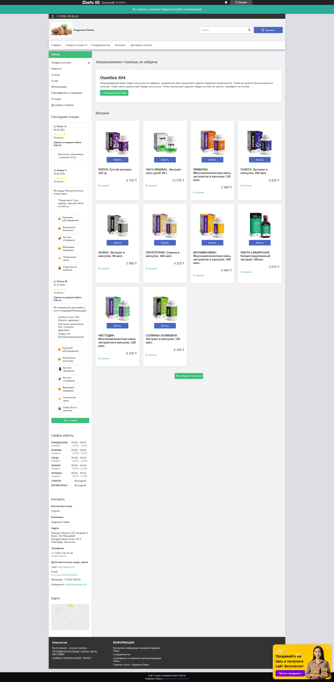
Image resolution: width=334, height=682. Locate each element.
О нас (54, 80)
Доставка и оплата (141, 45)
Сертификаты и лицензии (66, 92)
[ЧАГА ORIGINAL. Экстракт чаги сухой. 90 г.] (165, 142)
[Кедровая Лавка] (61, 29)
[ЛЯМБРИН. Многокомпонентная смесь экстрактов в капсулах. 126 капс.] (212, 142)
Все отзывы (70, 420)
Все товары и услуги (187, 375)
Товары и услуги (75, 45)
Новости (56, 68)
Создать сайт (108, 2)
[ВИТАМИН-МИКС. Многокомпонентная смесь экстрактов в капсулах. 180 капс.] (212, 225)
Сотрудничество (101, 45)
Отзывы (56, 98)
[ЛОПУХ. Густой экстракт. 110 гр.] (117, 142)
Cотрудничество (121, 654)
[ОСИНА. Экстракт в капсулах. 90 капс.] (117, 225)
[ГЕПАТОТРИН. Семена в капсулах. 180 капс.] (165, 225)
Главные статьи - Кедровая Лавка (131, 664)
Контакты (120, 45)
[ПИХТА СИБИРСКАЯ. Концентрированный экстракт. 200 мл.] (260, 225)
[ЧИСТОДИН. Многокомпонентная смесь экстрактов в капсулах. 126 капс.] (117, 308)
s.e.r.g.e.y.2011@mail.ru (64, 574)
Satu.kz (182, 675)
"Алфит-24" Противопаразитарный (71, 335)
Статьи (55, 74)
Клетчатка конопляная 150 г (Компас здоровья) (71, 327)
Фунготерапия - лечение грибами (69, 648)
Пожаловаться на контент (176, 678)
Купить (117, 159)
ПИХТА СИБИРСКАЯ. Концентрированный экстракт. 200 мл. (255, 256)
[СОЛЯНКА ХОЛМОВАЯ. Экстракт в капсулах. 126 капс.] (165, 308)
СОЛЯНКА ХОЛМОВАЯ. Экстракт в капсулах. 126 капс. (163, 339)
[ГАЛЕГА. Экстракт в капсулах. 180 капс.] (260, 142)
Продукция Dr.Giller (115, 92)
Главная (56, 45)
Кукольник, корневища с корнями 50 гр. (71, 156)
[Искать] (249, 30)
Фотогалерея (59, 86)
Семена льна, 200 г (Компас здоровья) (69, 319)
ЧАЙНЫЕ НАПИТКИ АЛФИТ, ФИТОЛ (71, 658)
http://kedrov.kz (66, 567)
